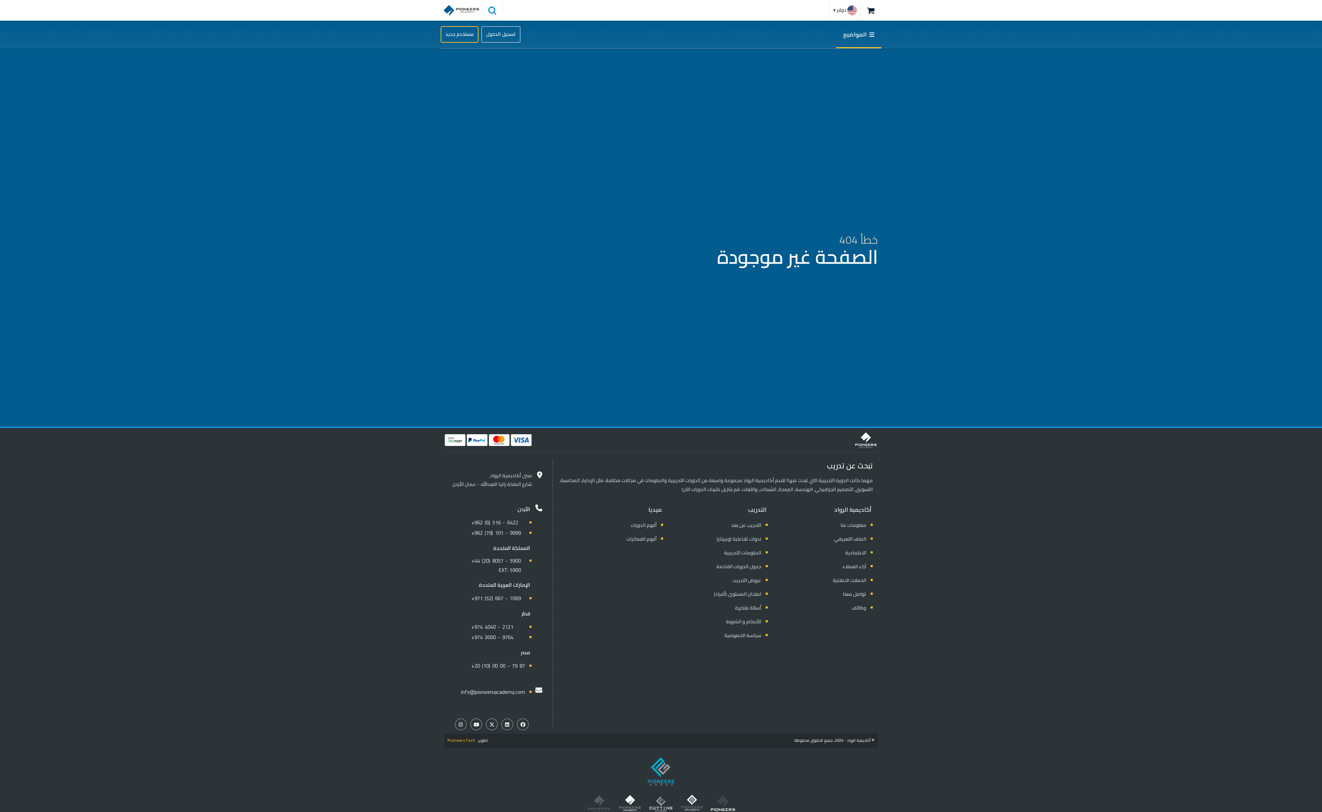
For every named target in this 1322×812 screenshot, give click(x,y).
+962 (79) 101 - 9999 (496, 533)
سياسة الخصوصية (742, 635)
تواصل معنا (854, 594)
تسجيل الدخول (500, 34)
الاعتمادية (855, 552)
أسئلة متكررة (748, 607)
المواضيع (856, 34)
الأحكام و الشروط (743, 621)
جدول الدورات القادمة (738, 566)
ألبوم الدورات (644, 525)
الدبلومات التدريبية (742, 552)
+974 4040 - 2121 (492, 627)
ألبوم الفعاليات (641, 538)
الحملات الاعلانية (849, 580)
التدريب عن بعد (746, 525)
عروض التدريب (747, 580)
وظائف (859, 607)
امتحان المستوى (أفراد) (737, 594)
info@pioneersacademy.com (493, 692)
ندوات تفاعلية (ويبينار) (739, 538)
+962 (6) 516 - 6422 (494, 523)
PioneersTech (461, 740)
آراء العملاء (854, 566)
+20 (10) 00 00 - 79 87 (498, 666)
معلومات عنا (853, 525)
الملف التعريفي (850, 538)
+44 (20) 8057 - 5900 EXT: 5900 (496, 565)
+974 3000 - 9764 (492, 637)
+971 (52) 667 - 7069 (496, 598)
